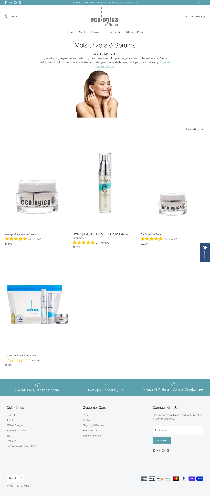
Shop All (11, 415)
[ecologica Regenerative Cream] (37, 183)
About (82, 32)
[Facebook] (6, 2)
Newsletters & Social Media (21, 446)
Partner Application (17, 430)
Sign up (161, 441)
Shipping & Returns (93, 425)
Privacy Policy (90, 430)
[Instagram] (15, 2)
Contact (95, 32)
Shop (70, 32)
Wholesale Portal (134, 32)
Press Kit (11, 441)
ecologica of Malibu (23, 486)
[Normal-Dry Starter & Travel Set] (37, 304)
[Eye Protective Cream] (173, 183)
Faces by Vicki (113, 32)
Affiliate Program (15, 425)
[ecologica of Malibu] (105, 16)
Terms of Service (92, 436)
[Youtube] (11, 2)
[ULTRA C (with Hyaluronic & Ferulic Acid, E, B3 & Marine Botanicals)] (105, 183)
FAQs (86, 415)
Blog (9, 436)
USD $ (198, 3)
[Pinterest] (20, 2)
